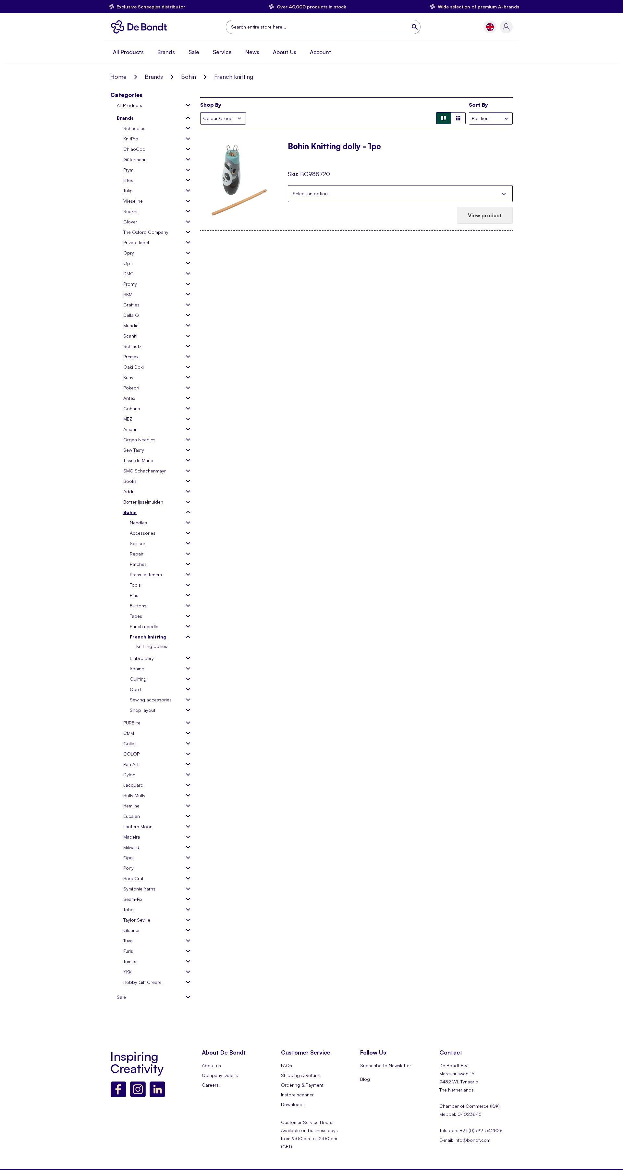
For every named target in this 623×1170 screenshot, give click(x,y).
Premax (130, 356)
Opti (128, 263)
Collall (129, 743)
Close (503, 193)
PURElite (131, 722)
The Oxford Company (145, 232)
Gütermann (135, 159)
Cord (135, 689)
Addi (128, 491)
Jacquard (133, 785)
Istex (128, 180)
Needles (138, 522)
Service (222, 52)
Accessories (142, 533)
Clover (130, 221)
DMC (128, 273)
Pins (134, 595)
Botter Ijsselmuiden (143, 502)
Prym (128, 170)
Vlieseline (133, 201)
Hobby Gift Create (142, 982)
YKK (127, 971)
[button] (490, 27)
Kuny (128, 377)
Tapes (136, 616)
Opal (128, 857)
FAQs (286, 1065)
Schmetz (132, 346)
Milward (131, 847)
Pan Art (131, 764)
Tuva (128, 940)
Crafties (131, 304)
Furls (128, 951)
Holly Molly (134, 795)
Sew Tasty (133, 450)
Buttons (138, 605)
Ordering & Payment (302, 1085)
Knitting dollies (151, 646)
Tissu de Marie (138, 460)
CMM (128, 733)
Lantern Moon (138, 826)
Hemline (131, 805)
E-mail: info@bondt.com (464, 1140)
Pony (128, 868)
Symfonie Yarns (139, 888)
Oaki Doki (133, 367)
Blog (365, 1079)
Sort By (478, 104)
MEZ (127, 419)
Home (118, 76)
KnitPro (130, 138)
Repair (136, 553)
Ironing (137, 668)
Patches (138, 564)
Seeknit (131, 211)
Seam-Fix (132, 899)
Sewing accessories (151, 699)
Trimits (129, 961)
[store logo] (140, 27)
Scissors (139, 543)
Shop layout (142, 710)
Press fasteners (146, 574)
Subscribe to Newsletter (385, 1065)
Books (130, 481)
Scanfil (130, 336)
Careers (210, 1085)
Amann (130, 429)
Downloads (293, 1104)
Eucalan (131, 816)
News (252, 52)
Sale (194, 52)
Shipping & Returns (301, 1075)
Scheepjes (134, 128)
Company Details (220, 1075)
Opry (128, 253)
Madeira (131, 837)
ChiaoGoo (134, 149)
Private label (136, 242)
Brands (166, 52)
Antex (129, 398)
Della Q (131, 315)
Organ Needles (139, 439)
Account (320, 52)
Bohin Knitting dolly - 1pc (334, 147)
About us (211, 1065)
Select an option (310, 193)
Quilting (138, 679)
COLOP (131, 754)
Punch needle (144, 626)
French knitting (148, 636)
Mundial (131, 325)
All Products (128, 52)
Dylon (129, 774)
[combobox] (323, 27)
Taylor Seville (136, 920)
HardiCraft (134, 878)
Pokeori (131, 387)
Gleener (131, 930)
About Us (284, 52)
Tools (135, 585)
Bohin (188, 76)
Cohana (131, 408)
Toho (128, 909)
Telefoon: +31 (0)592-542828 (471, 1130)
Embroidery (142, 658)
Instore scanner (297, 1094)
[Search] (415, 27)
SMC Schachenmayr (144, 470)
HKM (127, 294)
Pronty (130, 284)
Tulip (128, 190)
